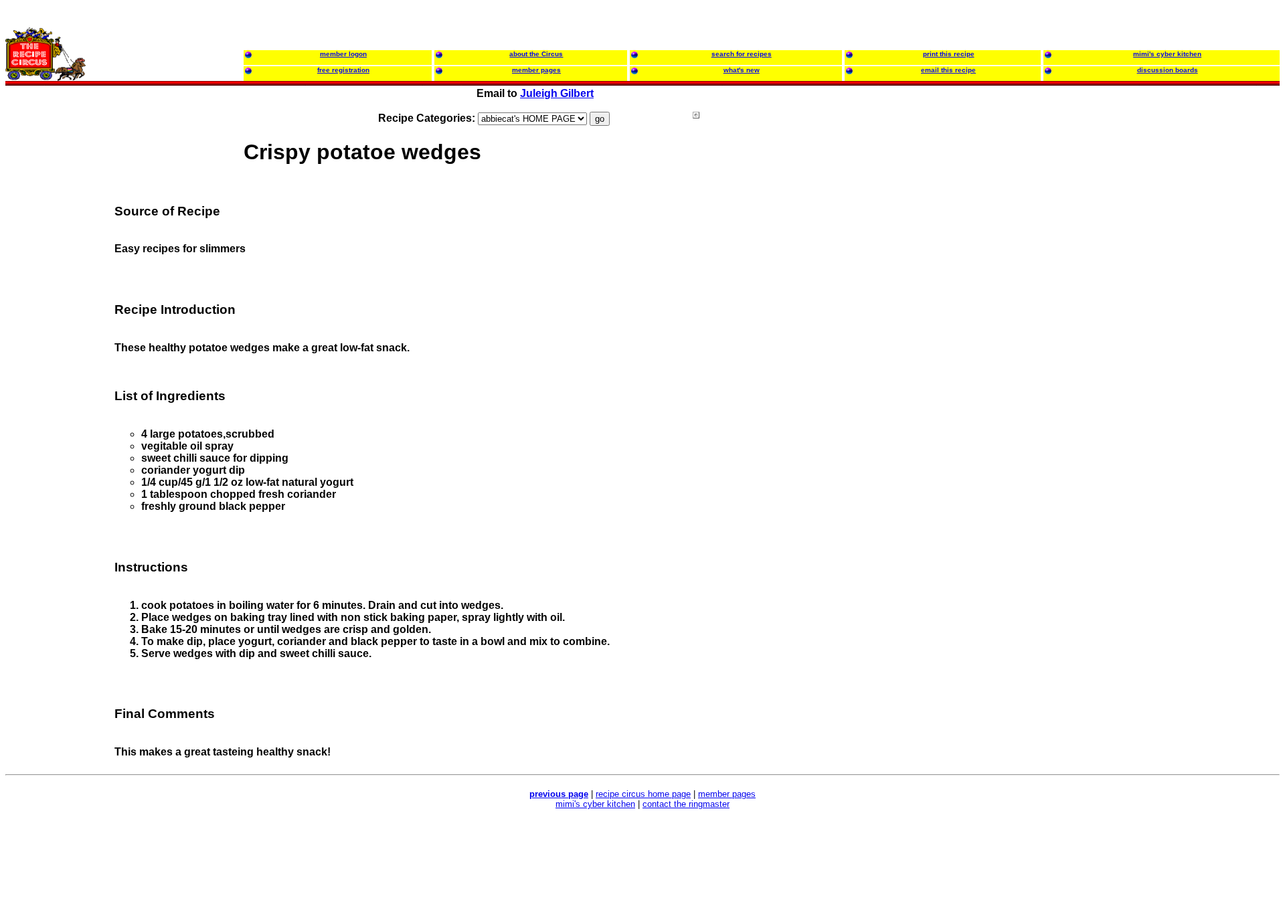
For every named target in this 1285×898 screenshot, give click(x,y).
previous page (558, 794)
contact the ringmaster (686, 804)
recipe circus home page (643, 794)
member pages (727, 794)
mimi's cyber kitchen (595, 804)
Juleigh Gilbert (557, 93)
